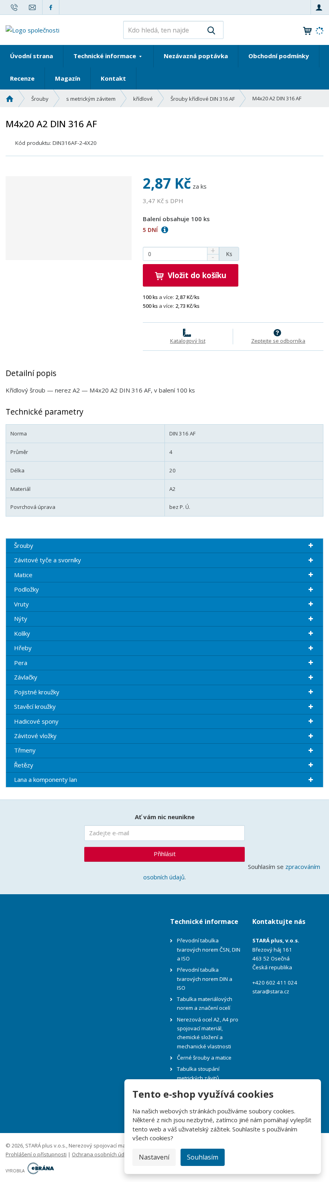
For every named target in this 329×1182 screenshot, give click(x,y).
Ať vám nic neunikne (165, 817)
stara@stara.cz (270, 991)
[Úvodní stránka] (32, 29)
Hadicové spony (36, 721)
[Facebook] (50, 7)
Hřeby (23, 648)
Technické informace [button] (105, 56)
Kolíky (22, 633)
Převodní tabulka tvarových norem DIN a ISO (204, 978)
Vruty (21, 604)
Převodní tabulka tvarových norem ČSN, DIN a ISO (208, 949)
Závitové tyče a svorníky (47, 560)
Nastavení (154, 1157)
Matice (23, 575)
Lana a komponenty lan (45, 779)
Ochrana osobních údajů (102, 1154)
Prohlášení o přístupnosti (36, 1154)
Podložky (26, 589)
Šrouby (23, 545)
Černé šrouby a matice (204, 1057)
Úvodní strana (31, 56)
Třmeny (25, 750)
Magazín (67, 78)
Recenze (22, 78)
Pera (20, 663)
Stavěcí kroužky (35, 706)
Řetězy (23, 765)
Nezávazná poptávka (196, 56)
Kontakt (113, 78)
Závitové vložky (35, 736)
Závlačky (25, 677)
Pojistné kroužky (36, 692)
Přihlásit (165, 854)
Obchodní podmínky (278, 56)
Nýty (20, 618)
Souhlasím (202, 1157)
